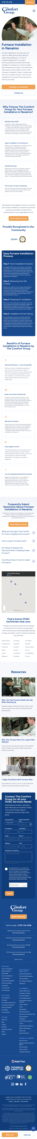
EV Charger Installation (25, 981)
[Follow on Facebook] (25, 1084)
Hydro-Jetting (23, 1004)
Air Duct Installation (7, 969)
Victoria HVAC (6, 988)
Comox (4, 653)
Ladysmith (16, 644)
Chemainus (5, 647)
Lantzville (16, 647)
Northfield (16, 656)
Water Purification (24, 1033)
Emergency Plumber (24, 993)
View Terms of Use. (22, 879)
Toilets (21, 1023)
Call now (27, 1135)
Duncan (27, 650)
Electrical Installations (25, 974)
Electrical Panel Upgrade (26, 976)
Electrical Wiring (23, 978)
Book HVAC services (18, 218)
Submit (9, 893)
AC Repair (4, 1000)
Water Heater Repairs (25, 1028)
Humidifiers (5, 985)
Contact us (18, 93)
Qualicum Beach (29, 647)
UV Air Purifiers (6, 990)
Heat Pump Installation (8, 980)
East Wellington (29, 653)
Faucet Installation (24, 995)
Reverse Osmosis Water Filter (27, 1014)
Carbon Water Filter (24, 991)
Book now (10, 1135)
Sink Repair (22, 1019)
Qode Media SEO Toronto (21, 1126)
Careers (4, 1024)
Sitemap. (11, 1101)
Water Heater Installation (26, 1026)
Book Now (30, 2)
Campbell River (6, 644)
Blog (3, 1022)
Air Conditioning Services (9, 1002)
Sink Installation (23, 1016)
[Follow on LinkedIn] (21, 1084)
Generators (22, 983)
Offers (3, 1032)
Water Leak (22, 1030)
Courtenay (16, 641)
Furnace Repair (6, 978)
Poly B (21, 1007)
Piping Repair (22, 1009)
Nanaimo (16, 650)
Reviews (4, 1034)
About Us (4, 1019)
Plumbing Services (24, 1012)
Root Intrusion (23, 1040)
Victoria (27, 656)
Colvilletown (17, 653)
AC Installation (6, 998)
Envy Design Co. (24, 1128)
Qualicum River (6, 641)
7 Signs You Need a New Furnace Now (17, 780)
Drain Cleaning (23, 1047)
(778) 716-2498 (7, 2)
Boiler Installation (6, 971)
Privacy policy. (17, 1101)
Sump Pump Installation (26, 1021)
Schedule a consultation (18, 87)
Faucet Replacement (25, 998)
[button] (30, 1077)
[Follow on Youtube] (17, 1084)
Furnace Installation (7, 976)
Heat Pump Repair (7, 983)
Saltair (3, 650)
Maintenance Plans (7, 1029)
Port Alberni (28, 641)
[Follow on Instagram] (12, 1084)
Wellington (5, 656)
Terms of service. (24, 1101)
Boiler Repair (5, 973)
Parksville (27, 644)
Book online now (18, 917)
